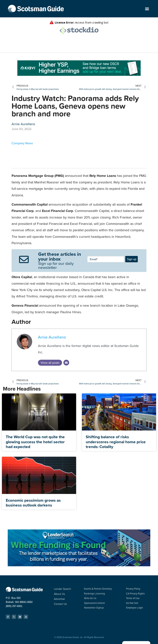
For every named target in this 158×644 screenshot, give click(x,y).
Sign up (131, 259)
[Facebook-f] (8, 617)
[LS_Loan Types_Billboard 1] (79, 565)
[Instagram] (26, 617)
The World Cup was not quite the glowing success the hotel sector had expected (35, 441)
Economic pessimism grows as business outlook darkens (33, 502)
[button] (147, 9)
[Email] (66, 362)
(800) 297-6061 (14, 606)
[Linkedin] (20, 617)
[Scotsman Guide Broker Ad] (79, 75)
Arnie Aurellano (52, 337)
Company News (22, 143)
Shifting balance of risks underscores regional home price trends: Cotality (116, 441)
